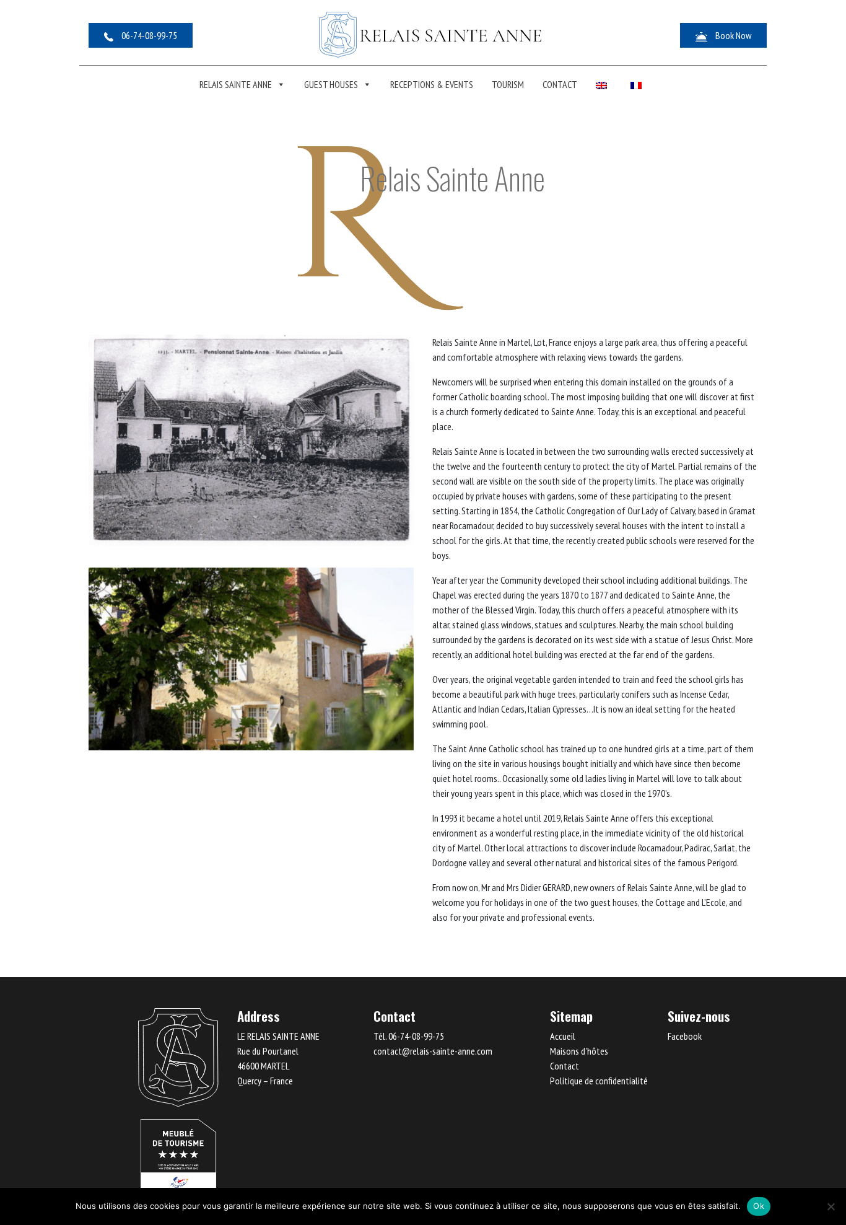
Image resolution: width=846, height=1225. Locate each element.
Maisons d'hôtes (579, 1051)
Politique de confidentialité (599, 1080)
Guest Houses (331, 84)
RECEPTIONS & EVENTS (431, 84)
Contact (560, 84)
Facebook (685, 1036)
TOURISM (508, 84)
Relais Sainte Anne (235, 84)
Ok (758, 1206)
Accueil (562, 1036)
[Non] (830, 1206)
